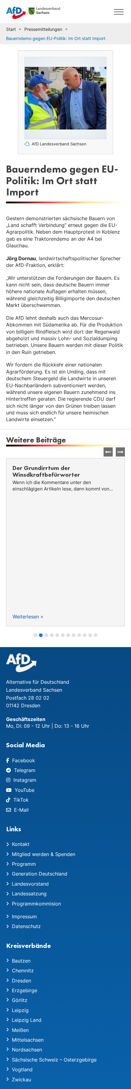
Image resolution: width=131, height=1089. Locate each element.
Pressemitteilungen (43, 29)
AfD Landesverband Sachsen (59, 143)
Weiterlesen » (27, 617)
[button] (120, 452)
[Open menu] (119, 11)
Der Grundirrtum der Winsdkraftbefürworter (46, 471)
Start (11, 29)
